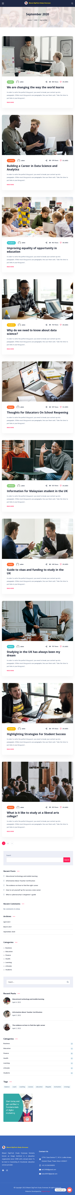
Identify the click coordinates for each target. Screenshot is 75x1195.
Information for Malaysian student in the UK (37, 491)
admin (22, 82)
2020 (35, 20)
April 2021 (7, 922)
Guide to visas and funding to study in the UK (35, 572)
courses (30, 1087)
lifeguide (48, 1087)
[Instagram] (7, 1170)
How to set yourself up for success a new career (23, 890)
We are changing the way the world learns (35, 87)
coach (14, 1087)
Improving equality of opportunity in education (32, 250)
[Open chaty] (69, 1190)
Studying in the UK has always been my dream (33, 654)
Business (8, 948)
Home (30, 20)
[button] (72, 3)
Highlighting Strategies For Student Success (36, 734)
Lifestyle (11, 486)
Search (8, 855)
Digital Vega (46, 1191)
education (39, 1087)
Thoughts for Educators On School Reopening (37, 413)
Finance (10, 407)
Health (10, 82)
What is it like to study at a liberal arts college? (33, 815)
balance (6, 1087)
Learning (11, 161)
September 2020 (9, 932)
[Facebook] (3, 1170)
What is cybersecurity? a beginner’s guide (21, 895)
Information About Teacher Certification (20, 881)
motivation (57, 1087)
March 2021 (7, 927)
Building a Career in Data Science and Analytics (32, 168)
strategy (67, 1087)
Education (9, 951)
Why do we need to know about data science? (32, 332)
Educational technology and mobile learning (22, 876)
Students (11, 243)
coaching (22, 1087)
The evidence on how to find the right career (22, 885)
